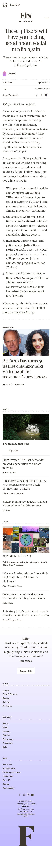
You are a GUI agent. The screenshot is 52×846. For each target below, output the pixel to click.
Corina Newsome (17, 278)
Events (6, 784)
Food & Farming (10, 694)
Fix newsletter (9, 768)
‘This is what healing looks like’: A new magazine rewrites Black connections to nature (24, 484)
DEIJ (5, 747)
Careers (6, 735)
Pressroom (8, 743)
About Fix (7, 764)
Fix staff (11, 73)
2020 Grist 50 (27, 312)
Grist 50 (28, 158)
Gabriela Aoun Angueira (14, 562)
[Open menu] (46, 17)
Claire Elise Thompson (13, 493)
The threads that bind (16, 443)
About (5, 723)
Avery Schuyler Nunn (35, 562)
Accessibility (9, 788)
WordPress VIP (26, 811)
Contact (6, 731)
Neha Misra (8, 603)
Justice (6, 698)
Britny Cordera (9, 472)
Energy (6, 690)
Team (5, 727)
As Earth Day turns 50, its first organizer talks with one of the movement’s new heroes (25, 368)
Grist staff (7, 384)
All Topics (7, 706)
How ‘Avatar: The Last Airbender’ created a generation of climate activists (24, 463)
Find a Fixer (8, 776)
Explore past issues (12, 772)
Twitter (34, 230)
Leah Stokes (30, 221)
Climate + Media (42, 88)
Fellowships (8, 739)
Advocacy (19, 384)
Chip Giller (13, 450)
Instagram (38, 210)
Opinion (6, 702)
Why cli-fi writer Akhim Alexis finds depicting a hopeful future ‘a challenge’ (25, 577)
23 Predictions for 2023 (17, 556)
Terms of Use (22, 814)
